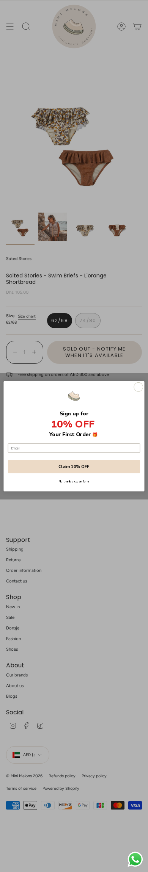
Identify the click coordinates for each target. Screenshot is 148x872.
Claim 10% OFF (74, 466)
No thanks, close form (73, 481)
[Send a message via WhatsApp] (135, 859)
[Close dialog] (138, 386)
